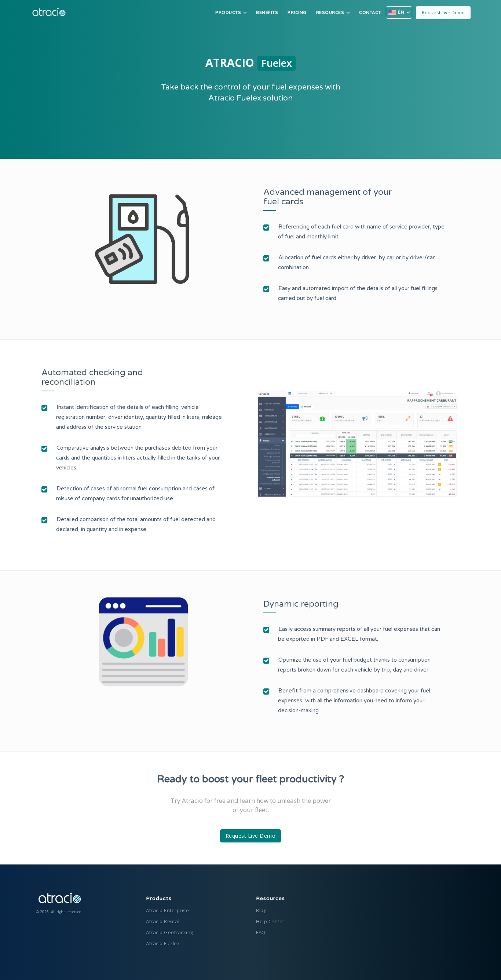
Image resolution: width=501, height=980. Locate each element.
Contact (370, 12)
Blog (261, 910)
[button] (231, 13)
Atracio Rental (162, 921)
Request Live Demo (443, 12)
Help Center (270, 921)
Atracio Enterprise (167, 910)
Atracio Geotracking (169, 932)
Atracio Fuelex (163, 943)
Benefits (267, 12)
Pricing (297, 12)
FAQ (261, 932)
